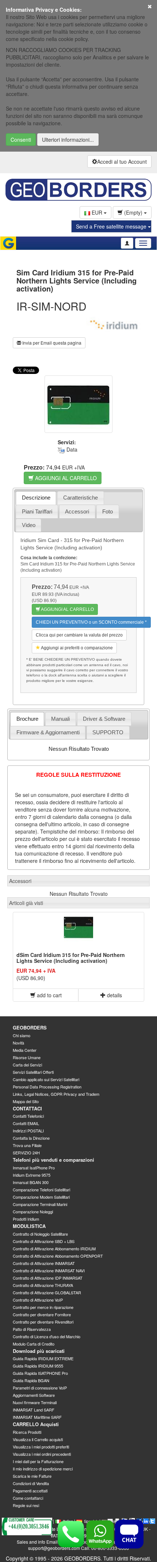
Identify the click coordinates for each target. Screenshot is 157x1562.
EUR (97, 212)
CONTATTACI (27, 1108)
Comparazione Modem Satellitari (41, 1197)
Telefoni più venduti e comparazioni (53, 1159)
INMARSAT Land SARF (33, 1410)
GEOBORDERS (30, 1027)
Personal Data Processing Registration (47, 1087)
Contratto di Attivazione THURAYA (43, 1285)
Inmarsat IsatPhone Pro (34, 1167)
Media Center (25, 1050)
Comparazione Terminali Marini (40, 1204)
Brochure (27, 719)
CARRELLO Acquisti (36, 1424)
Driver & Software (104, 719)
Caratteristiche (80, 497)
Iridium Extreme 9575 (31, 1175)
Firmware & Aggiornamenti (48, 732)
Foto (107, 511)
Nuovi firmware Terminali (35, 1402)
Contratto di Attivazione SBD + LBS (43, 1241)
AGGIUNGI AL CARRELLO (65, 478)
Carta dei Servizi (27, 1065)
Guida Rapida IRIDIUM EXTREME (43, 1358)
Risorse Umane (27, 1057)
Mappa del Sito (26, 1101)
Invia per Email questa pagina (51, 343)
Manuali (60, 719)
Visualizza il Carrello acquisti (38, 1439)
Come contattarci (28, 1498)
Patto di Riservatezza (32, 1329)
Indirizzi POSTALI (28, 1131)
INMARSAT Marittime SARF (37, 1417)
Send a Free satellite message (112, 226)
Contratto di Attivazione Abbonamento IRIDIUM (54, 1248)
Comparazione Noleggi (33, 1211)
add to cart (48, 995)
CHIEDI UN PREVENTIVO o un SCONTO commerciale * (91, 622)
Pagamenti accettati (30, 1491)
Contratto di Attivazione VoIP (38, 1300)
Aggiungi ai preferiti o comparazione (76, 647)
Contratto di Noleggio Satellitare (40, 1234)
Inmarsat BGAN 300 (31, 1182)
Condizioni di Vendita (31, 1483)
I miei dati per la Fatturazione (38, 1461)
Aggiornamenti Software (34, 1395)
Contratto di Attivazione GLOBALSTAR (47, 1292)
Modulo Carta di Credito (33, 1344)
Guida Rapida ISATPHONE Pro (40, 1373)
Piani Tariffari (37, 511)
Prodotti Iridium (26, 1219)
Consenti (21, 139)
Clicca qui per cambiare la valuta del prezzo (79, 635)
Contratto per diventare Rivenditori (43, 1322)
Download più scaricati (39, 1350)
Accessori (77, 511)
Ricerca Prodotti (27, 1432)
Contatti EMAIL (26, 1123)
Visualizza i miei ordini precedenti (42, 1454)
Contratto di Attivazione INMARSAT (44, 1263)
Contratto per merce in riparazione (43, 1307)
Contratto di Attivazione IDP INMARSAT (48, 1278)
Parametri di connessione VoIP (40, 1388)
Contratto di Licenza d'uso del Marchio (46, 1336)
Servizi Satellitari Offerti (33, 1072)
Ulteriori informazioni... (68, 139)
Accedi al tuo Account (122, 161)
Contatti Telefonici (28, 1116)
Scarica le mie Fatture (32, 1476)
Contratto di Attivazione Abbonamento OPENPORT (58, 1256)
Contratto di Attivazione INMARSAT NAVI (49, 1270)
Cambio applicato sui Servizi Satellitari (46, 1079)
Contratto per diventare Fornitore (42, 1314)
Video (28, 525)
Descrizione (36, 497)
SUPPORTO (107, 732)
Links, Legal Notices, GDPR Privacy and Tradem (56, 1094)
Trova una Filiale (27, 1145)
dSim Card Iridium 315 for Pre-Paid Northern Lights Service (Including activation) (70, 957)
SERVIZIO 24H (26, 1152)
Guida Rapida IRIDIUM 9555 (38, 1366)
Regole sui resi (26, 1505)
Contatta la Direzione (31, 1138)
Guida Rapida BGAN (31, 1380)
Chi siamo (21, 1035)
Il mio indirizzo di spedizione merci (43, 1469)
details (114, 995)
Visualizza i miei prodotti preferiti (41, 1447)
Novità (18, 1043)
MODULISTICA (29, 1225)
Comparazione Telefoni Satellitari (41, 1189)
